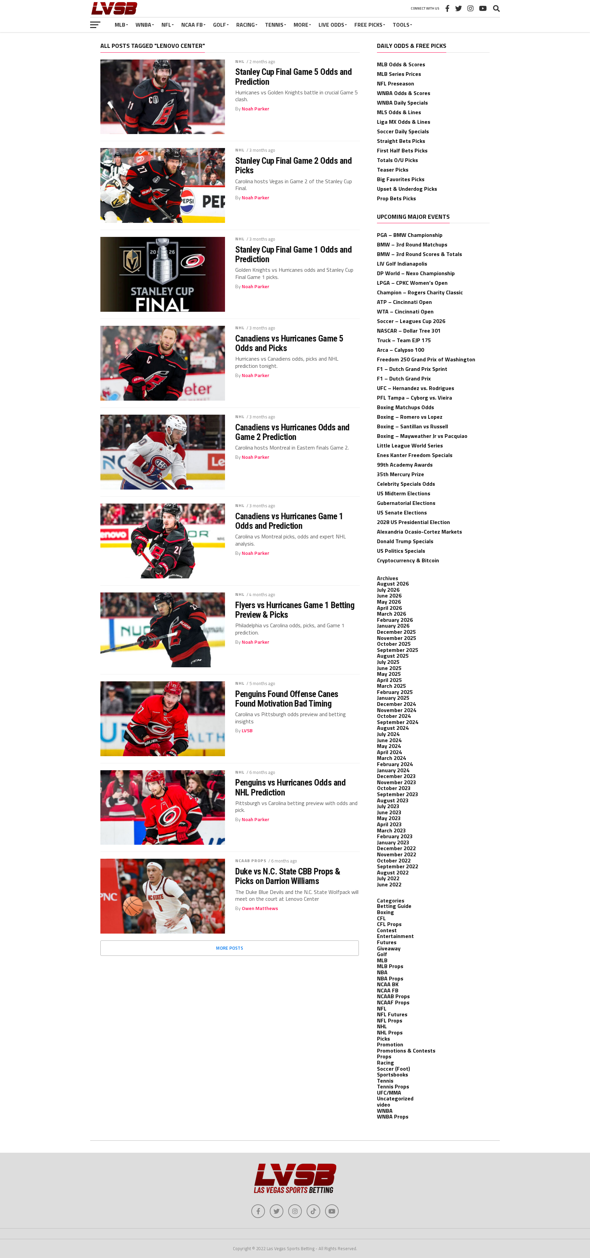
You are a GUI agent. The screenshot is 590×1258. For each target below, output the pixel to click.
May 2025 (389, 674)
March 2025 (391, 686)
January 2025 (393, 698)
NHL (239, 61)
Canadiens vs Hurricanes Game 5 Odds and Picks (289, 343)
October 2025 (394, 644)
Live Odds (331, 25)
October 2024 (394, 716)
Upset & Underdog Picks (407, 189)
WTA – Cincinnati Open (405, 311)
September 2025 (397, 650)
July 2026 (388, 590)
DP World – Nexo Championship (416, 273)
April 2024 (389, 752)
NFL (166, 25)
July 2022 (388, 878)
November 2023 (396, 782)
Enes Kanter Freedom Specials (414, 455)
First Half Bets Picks (402, 150)
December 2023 (396, 776)
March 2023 (391, 830)
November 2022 (396, 854)
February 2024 (395, 764)
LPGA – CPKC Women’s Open (412, 283)
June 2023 (389, 812)
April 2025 (389, 680)
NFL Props (389, 1020)
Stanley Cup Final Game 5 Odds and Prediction (293, 76)
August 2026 (393, 583)
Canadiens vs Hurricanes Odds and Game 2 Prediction (292, 432)
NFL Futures (392, 1014)
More (301, 25)
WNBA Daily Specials (402, 102)
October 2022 (394, 860)
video (383, 1104)
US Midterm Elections (403, 493)
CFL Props (389, 924)
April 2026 (389, 608)
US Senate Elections (402, 512)
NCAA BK (387, 984)
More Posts (229, 948)
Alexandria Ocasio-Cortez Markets (419, 531)
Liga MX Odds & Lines (403, 122)
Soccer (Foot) (393, 1069)
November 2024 (396, 710)
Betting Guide (394, 906)
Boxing (385, 912)
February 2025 (395, 692)
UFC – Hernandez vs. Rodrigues (415, 388)
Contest (387, 930)
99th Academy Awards (405, 464)
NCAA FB (192, 25)
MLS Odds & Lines (399, 112)
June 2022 (389, 884)
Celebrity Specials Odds (406, 484)
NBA (382, 972)
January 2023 (393, 842)
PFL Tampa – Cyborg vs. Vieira (414, 397)
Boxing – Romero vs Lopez (409, 417)
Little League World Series (410, 445)
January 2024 (393, 770)
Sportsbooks (392, 1074)
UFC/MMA (389, 1092)
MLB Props (390, 966)
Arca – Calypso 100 (400, 350)
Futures (386, 942)
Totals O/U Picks (397, 160)
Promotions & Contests (406, 1050)
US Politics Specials (401, 551)
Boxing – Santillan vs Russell (412, 426)
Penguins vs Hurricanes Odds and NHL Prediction (290, 787)
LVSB (247, 730)
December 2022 (396, 848)
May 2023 (389, 818)
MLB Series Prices (399, 74)
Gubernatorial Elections (406, 503)
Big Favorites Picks (400, 179)
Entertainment (395, 936)
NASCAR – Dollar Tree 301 (409, 330)
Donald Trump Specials (405, 541)
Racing (245, 25)
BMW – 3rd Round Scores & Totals (419, 254)
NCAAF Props (393, 1002)
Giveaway (389, 948)
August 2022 (393, 872)
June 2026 (389, 595)
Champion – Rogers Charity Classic (420, 292)
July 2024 (388, 734)
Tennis (274, 25)
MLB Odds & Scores (401, 64)
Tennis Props (393, 1086)
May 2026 (389, 602)
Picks (383, 1038)
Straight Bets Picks (401, 141)
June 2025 (389, 668)
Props (384, 1056)
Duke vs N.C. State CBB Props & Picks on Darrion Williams (287, 876)
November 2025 (396, 638)
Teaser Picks (392, 169)
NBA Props (390, 978)
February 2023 (395, 836)
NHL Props (390, 1032)
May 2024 (389, 746)
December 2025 (396, 632)
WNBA (143, 25)
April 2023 (389, 824)
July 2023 (388, 806)
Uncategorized (395, 1098)
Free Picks (368, 25)
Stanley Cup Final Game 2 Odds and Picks (293, 165)
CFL (381, 918)
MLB (120, 25)
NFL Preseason (395, 83)
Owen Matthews (260, 908)
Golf (219, 25)
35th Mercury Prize (400, 474)
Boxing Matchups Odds (405, 407)
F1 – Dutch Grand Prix (404, 378)
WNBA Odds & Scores (403, 93)
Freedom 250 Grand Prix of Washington (426, 359)
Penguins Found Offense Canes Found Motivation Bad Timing (286, 698)
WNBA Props (392, 1116)
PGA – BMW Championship (409, 235)
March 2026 (391, 614)
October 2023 (394, 788)
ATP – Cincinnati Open (404, 302)
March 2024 (391, 758)
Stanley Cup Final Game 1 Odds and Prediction (293, 254)
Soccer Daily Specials (403, 131)
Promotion (390, 1044)
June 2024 (389, 740)
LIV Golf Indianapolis (402, 263)
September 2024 (397, 722)
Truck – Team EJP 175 (404, 340)
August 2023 (393, 800)
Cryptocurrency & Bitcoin (408, 560)
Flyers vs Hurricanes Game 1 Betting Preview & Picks (294, 609)
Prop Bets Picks (396, 198)
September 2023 (397, 794)
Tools (401, 25)
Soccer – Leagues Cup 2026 (411, 321)
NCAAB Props (250, 860)
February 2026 (395, 620)
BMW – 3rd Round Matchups (412, 244)
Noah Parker (255, 108)
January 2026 (393, 625)
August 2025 (393, 656)
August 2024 (393, 728)
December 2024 (396, 704)
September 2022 (397, 866)
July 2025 (388, 662)
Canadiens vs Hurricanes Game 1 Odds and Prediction (289, 521)
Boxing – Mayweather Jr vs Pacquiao (422, 436)
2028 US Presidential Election (413, 522)
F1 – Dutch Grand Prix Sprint (412, 369)
